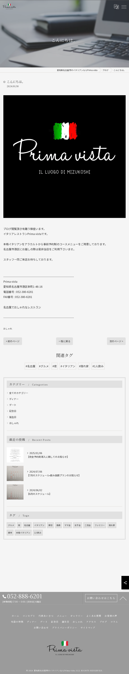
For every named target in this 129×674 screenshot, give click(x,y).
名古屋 (27, 525)
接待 (10, 532)
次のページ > (116, 341)
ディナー (13, 399)
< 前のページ (12, 341)
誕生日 (12, 417)
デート (12, 405)
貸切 (50, 525)
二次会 (88, 525)
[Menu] (124, 6)
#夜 (54, 366)
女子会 (78, 525)
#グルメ (44, 366)
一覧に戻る (64, 341)
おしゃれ (7, 328)
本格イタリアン (23, 532)
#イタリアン (67, 366)
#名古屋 (30, 366)
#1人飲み (98, 366)
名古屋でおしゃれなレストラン (22, 307)
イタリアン (39, 525)
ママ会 (67, 525)
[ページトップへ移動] (123, 598)
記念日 (12, 411)
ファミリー (100, 525)
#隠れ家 (84, 366)
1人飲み (37, 532)
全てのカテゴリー (18, 393)
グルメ (11, 525)
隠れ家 (112, 525)
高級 (58, 525)
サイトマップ (88, 627)
